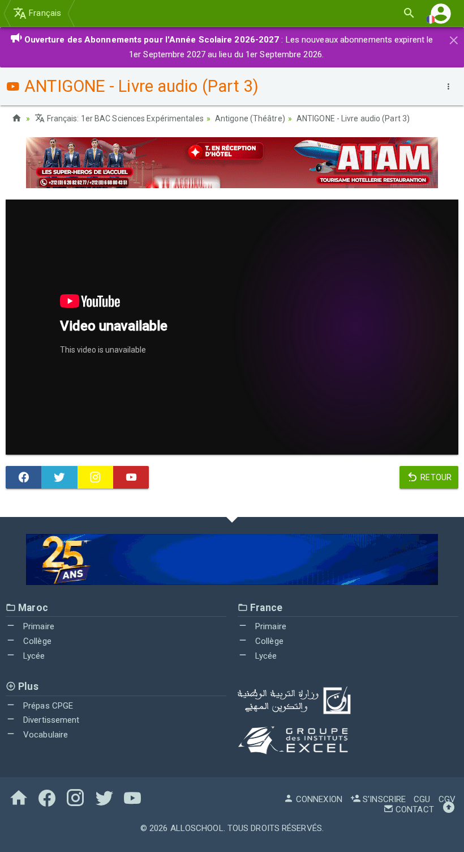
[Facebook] (23, 477)
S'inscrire (383, 799)
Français (44, 13)
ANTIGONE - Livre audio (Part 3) (353, 118)
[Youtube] (131, 477)
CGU (422, 799)
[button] (440, 13)
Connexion (318, 799)
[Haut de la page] (449, 809)
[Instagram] (95, 477)
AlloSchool (197, 828)
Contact (413, 809)
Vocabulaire (44, 735)
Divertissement (50, 720)
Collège (36, 641)
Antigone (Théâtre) (250, 118)
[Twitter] (59, 477)
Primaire (37, 626)
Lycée (33, 656)
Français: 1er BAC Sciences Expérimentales (124, 118)
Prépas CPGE (47, 706)
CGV (447, 799)
